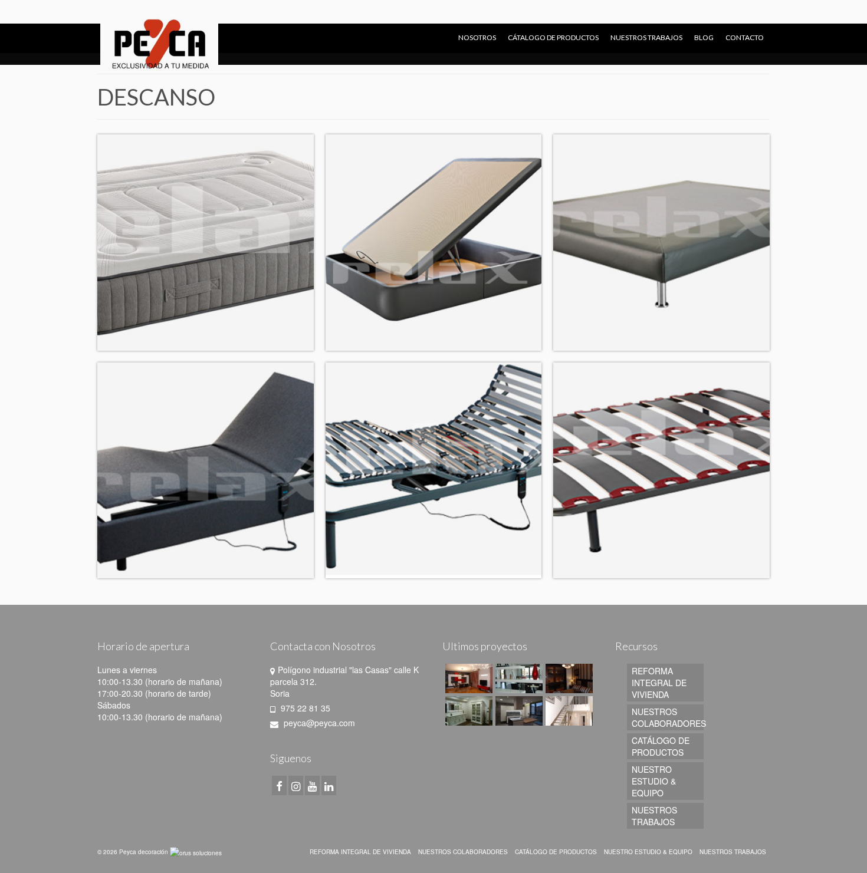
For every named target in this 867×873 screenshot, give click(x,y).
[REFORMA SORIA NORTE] (467, 678)
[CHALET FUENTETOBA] (517, 678)
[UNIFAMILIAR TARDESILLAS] (568, 711)
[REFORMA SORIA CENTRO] (467, 711)
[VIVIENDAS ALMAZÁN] (517, 711)
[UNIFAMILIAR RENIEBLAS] (568, 678)
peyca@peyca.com (318, 723)
